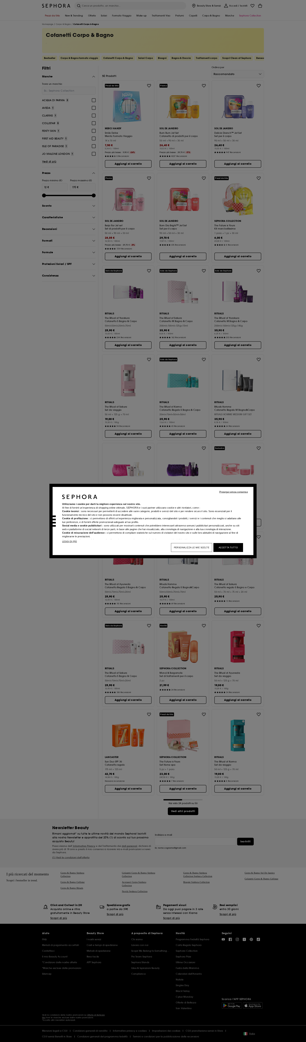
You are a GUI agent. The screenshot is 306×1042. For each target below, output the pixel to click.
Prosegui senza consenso (233, 492)
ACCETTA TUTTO (228, 547)
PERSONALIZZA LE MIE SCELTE (191, 547)
